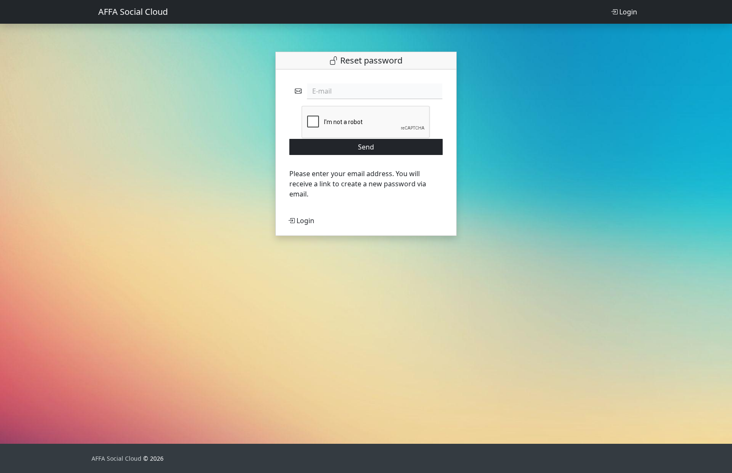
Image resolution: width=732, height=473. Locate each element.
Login (627, 12)
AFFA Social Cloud (133, 11)
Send (366, 147)
